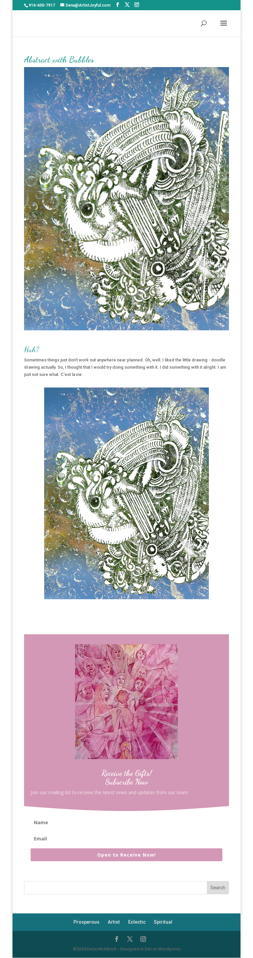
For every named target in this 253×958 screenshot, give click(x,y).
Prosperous (86, 922)
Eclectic (137, 922)
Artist (114, 922)
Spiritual (163, 922)
